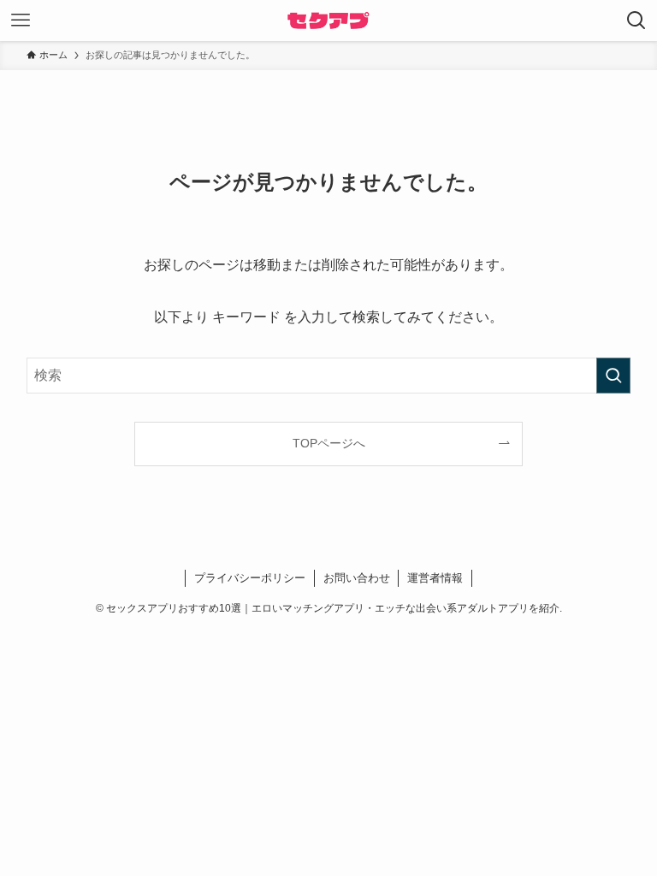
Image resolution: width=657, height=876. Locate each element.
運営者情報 (435, 577)
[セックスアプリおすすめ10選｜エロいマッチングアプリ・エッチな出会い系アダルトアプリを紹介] (328, 20)
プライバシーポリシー (249, 577)
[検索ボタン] (636, 20)
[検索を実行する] (613, 376)
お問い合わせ (356, 577)
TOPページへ (329, 443)
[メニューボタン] (20, 20)
